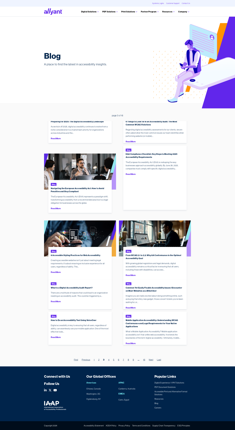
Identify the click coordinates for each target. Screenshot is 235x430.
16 (144, 359)
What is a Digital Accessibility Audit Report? (72, 288)
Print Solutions (128, 11)
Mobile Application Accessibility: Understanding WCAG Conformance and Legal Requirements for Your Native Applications (152, 323)
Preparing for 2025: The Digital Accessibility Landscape (77, 121)
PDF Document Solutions (165, 387)
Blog (53, 184)
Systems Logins (158, 3)
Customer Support (173, 3)
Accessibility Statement (94, 425)
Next (151, 359)
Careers (157, 407)
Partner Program (149, 11)
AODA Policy (111, 425)
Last (159, 359)
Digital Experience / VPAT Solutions (169, 382)
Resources (167, 11)
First (76, 359)
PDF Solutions (109, 11)
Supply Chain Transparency (164, 425)
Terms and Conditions (141, 425)
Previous (86, 359)
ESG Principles (183, 425)
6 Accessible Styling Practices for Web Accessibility (75, 255)
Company (182, 11)
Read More (56, 138)
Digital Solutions (89, 11)
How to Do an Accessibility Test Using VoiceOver (73, 320)
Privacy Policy (124, 425)
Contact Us (186, 3)
